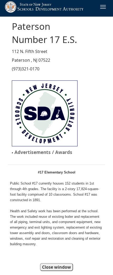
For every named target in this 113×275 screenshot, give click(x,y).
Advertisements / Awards (42, 152)
